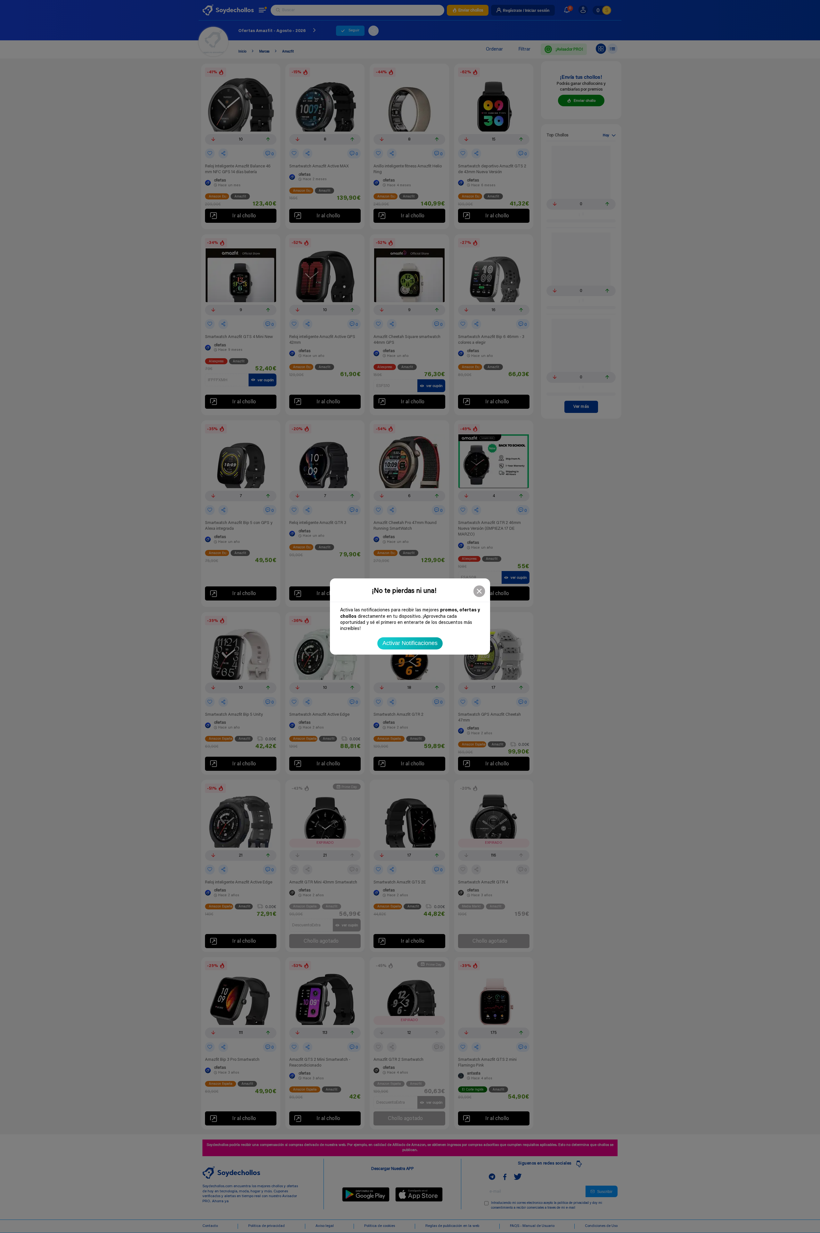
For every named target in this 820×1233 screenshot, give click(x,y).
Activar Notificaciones (410, 643)
